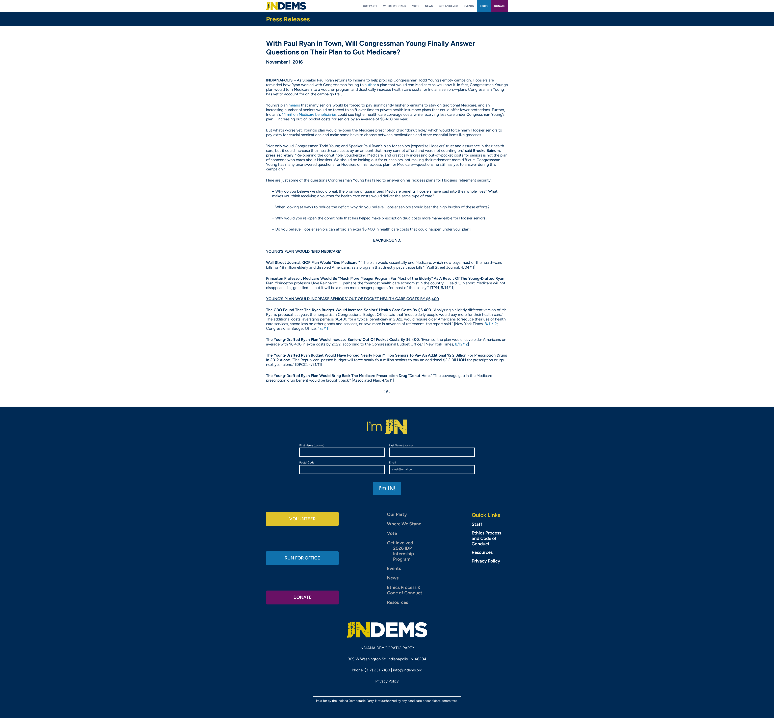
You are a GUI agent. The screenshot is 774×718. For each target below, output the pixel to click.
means (294, 105)
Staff (477, 524)
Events (394, 568)
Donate (302, 597)
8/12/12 (461, 344)
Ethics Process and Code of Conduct (486, 538)
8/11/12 (491, 323)
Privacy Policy (486, 561)
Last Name (401, 445)
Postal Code (306, 462)
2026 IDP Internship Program (403, 554)
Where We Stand (404, 524)
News (392, 578)
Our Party (397, 514)
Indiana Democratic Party (286, 6)
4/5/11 (322, 328)
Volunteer (302, 519)
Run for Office (302, 558)
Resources (397, 602)
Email (392, 462)
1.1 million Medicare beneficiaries (309, 114)
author (370, 84)
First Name (311, 445)
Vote (392, 533)
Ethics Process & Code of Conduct (404, 590)
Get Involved (400, 543)
